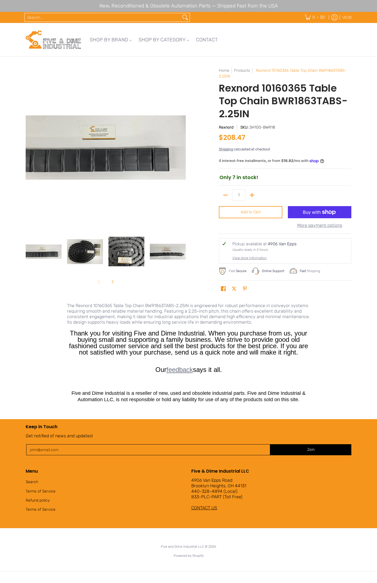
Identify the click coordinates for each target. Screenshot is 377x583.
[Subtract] (225, 195)
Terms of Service (40, 491)
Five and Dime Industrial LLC (182, 547)
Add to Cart (251, 212)
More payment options (319, 225)
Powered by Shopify (189, 556)
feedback (179, 369)
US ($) (347, 17)
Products (242, 70)
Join (311, 449)
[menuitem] (110, 39)
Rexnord (226, 127)
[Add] (252, 195)
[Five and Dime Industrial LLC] (53, 39)
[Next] (182, 148)
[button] (223, 288)
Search (32, 482)
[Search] (185, 17)
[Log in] (334, 17)
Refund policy (38, 500)
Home (224, 70)
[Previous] (29, 148)
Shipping (226, 149)
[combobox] (103, 17)
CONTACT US (204, 507)
